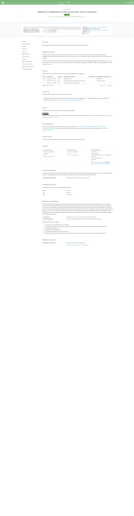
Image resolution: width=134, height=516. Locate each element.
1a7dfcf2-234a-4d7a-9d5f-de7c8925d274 (97, 27)
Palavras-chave (25, 56)
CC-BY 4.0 (89, 31)
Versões (24, 46)
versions (51, 62)
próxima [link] (110, 85)
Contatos (24, 59)
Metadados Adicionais (27, 69)
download (46, 29)
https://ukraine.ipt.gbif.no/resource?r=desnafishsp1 (77, 244)
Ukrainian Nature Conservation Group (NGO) (98, 30)
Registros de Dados (26, 43)
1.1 (44, 82)
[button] (127, 2)
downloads (109, 61)
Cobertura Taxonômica (27, 64)
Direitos (24, 51)
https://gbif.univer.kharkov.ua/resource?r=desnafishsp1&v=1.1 (69, 100)
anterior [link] (101, 85)
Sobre (68, 2)
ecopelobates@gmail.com (97, 162)
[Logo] (3, 2)
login (131, 2)
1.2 (44, 80)
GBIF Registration (26, 54)
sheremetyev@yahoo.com (49, 156)
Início (61, 2)
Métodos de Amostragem (28, 66)
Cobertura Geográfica (27, 61)
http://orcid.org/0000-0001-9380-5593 (101, 163)
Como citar (24, 48)
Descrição (24, 41)
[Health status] (125, 2)
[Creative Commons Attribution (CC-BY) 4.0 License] (45, 114)
